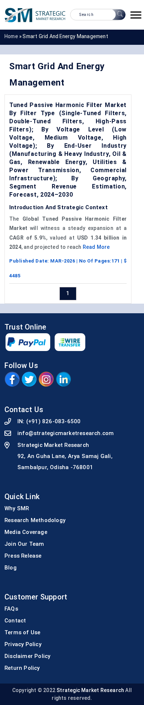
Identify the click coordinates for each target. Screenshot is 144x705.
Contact (15, 620)
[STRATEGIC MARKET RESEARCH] (35, 15)
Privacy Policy (22, 644)
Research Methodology (34, 520)
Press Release (23, 555)
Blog (10, 567)
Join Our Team (24, 544)
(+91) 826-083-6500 (53, 421)
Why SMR (16, 508)
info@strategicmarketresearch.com (65, 433)
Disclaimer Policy (27, 656)
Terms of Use (22, 632)
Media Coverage (25, 532)
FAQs (11, 608)
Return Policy (22, 668)
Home (11, 36)
